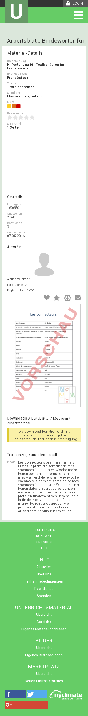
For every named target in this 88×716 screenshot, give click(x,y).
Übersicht (44, 614)
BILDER (43, 641)
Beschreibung (16, 61)
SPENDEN (44, 542)
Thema (11, 83)
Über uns (44, 574)
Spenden (44, 596)
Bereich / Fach (17, 74)
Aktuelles (44, 567)
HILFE (44, 548)
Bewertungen (16, 113)
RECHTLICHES (44, 530)
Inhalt (11, 462)
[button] (15, 694)
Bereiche (44, 622)
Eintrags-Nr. (15, 204)
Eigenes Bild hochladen (44, 655)
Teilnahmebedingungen (44, 581)
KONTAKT (44, 536)
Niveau (11, 102)
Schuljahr (13, 92)
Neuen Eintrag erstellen (44, 681)
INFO (44, 560)
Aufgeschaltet (16, 232)
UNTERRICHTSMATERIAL (44, 607)
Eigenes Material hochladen (43, 629)
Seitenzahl (14, 124)
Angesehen (14, 213)
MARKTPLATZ (44, 666)
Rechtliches (44, 588)
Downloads (14, 223)
